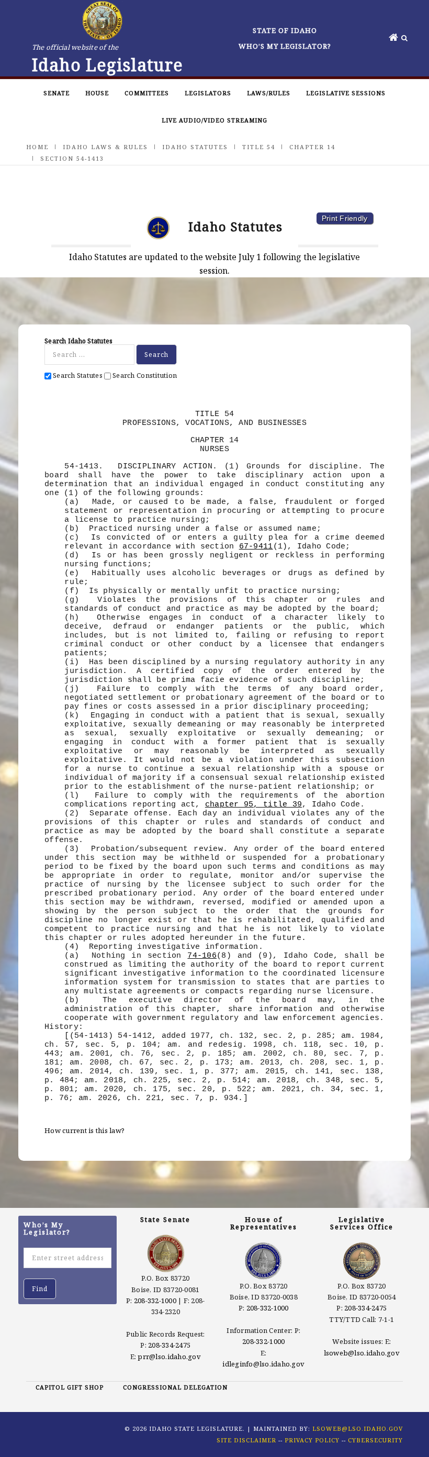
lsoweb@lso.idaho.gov (362, 1353)
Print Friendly (345, 218)
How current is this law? (84, 1130)
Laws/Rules (268, 93)
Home (37, 147)
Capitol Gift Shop (70, 1387)
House (97, 93)
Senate (56, 93)
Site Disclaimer (246, 1440)
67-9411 (256, 546)
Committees (147, 93)
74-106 (202, 955)
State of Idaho (285, 30)
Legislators (208, 93)
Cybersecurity (375, 1440)
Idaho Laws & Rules (105, 147)
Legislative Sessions (346, 93)
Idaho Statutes (195, 147)
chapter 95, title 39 (253, 804)
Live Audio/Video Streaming (214, 120)
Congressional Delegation (175, 1387)
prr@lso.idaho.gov (169, 1356)
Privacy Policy (312, 1440)
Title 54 (258, 147)
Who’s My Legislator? (285, 46)
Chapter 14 (312, 147)
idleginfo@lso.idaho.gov (263, 1364)
